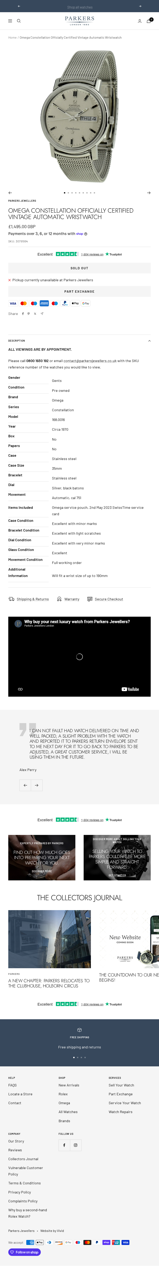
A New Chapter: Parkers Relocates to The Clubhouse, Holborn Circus (48, 983)
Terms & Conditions (24, 1183)
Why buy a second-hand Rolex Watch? (27, 1213)
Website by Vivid (52, 1231)
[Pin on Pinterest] (29, 313)
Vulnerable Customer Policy (25, 1170)
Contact (14, 1102)
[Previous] (10, 192)
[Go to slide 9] (94, 192)
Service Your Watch (125, 1102)
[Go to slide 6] (83, 192)
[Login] (140, 21)
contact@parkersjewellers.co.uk (90, 360)
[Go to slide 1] (64, 192)
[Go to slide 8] (90, 192)
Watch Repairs (120, 1111)
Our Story (16, 1141)
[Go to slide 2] (68, 192)
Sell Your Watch (121, 1085)
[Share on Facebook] (23, 313)
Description (16, 340)
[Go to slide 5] (79, 192)
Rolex (63, 1094)
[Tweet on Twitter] (35, 313)
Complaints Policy (22, 1201)
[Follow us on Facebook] (64, 1145)
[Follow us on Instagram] (75, 1145)
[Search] (19, 21)
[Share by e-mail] (42, 313)
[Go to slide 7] (87, 192)
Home (12, 37)
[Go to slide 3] (72, 192)
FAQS (12, 1085)
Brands (64, 1120)
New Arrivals (69, 1085)
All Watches (68, 1111)
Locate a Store (20, 1094)
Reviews (15, 1150)
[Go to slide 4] (75, 192)
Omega (64, 1102)
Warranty (71, 599)
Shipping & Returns (33, 599)
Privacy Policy (19, 1192)
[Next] (149, 192)
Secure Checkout (109, 599)
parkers (14, 974)
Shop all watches (80, 6)
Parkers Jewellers (22, 200)
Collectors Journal (23, 1158)
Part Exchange (79, 291)
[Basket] (149, 21)
